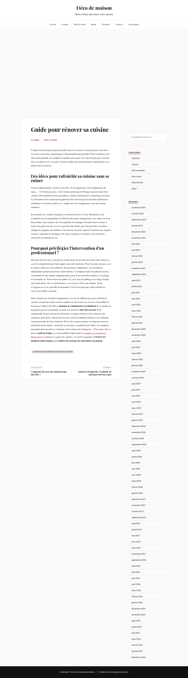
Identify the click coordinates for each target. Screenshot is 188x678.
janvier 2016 (137, 602)
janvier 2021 (137, 323)
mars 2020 (136, 353)
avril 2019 (136, 402)
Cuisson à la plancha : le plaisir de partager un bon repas (94, 373)
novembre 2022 (139, 238)
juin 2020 (136, 347)
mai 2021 (136, 298)
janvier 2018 (137, 493)
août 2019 (136, 383)
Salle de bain (79, 24)
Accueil (52, 24)
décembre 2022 (139, 231)
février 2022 (137, 256)
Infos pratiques (138, 170)
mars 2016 (136, 590)
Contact (119, 24)
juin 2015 (136, 633)
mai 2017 (136, 535)
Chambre (106, 24)
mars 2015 (136, 639)
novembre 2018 (139, 432)
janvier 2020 (137, 365)
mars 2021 (136, 310)
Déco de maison (94, 7)
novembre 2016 (139, 554)
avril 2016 (136, 584)
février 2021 (137, 316)
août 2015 (136, 620)
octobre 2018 (138, 438)
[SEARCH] (163, 137)
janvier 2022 (137, 262)
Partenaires (134, 24)
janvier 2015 (137, 651)
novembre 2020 (139, 335)
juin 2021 (136, 292)
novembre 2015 (139, 614)
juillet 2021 (137, 286)
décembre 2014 (139, 657)
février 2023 (137, 225)
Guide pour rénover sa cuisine (70, 129)
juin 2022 (136, 244)
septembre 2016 (139, 560)
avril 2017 (136, 541)
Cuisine (65, 24)
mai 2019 (136, 395)
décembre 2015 (139, 608)
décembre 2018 (139, 426)
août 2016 (136, 566)
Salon (93, 24)
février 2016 (137, 596)
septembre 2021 (139, 274)
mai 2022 (136, 250)
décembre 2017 (139, 499)
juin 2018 (136, 462)
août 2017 (136, 523)
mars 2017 (136, 548)
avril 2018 (136, 474)
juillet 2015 (137, 627)
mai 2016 (136, 578)
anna (36, 140)
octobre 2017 (138, 511)
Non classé (136, 176)
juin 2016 (136, 572)
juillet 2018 (137, 456)
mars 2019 (136, 408)
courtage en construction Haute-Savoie (53, 351)
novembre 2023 (139, 207)
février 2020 (137, 359)
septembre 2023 (139, 219)
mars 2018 (136, 481)
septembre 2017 (139, 517)
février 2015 (137, 645)
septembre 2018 (139, 444)
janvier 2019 (137, 420)
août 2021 (136, 280)
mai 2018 (136, 468)
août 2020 (136, 341)
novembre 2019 (139, 371)
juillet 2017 (137, 529)
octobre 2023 (138, 213)
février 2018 (137, 487)
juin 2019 (136, 389)
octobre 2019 (138, 377)
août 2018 (136, 450)
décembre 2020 (139, 329)
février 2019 (137, 414)
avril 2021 (136, 304)
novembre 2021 (139, 268)
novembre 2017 (139, 505)
